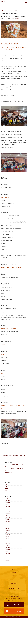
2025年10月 (8, 517)
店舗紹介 (14, 575)
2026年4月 (7, 504)
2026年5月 (7, 502)
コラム (6, 486)
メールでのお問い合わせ (16, 611)
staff (13, 18)
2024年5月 (7, 549)
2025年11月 (8, 515)
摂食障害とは (8, 477)
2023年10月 (8, 560)
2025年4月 (7, 530)
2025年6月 (7, 526)
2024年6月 (7, 547)
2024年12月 (8, 538)
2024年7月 (7, 545)
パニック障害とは (9, 474)
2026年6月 (7, 500)
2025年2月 (7, 534)
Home (4, 10)
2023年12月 (8, 558)
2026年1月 (7, 511)
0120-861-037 (15, 604)
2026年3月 (7, 506)
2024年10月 (8, 541)
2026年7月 (7, 498)
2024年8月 (7, 543)
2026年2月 (7, 509)
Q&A (14, 580)
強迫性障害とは (8, 472)
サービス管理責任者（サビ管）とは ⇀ (17, 455)
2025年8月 (7, 521)
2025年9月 (7, 519)
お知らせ (14, 578)
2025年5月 (7, 528)
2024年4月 (7, 551)
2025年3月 (7, 532)
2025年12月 (8, 513)
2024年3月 (7, 553)
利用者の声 (7, 490)
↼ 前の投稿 (5, 455)
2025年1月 (7, 536)
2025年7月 (7, 524)
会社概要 (14, 572)
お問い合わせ (14, 583)
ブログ (6, 488)
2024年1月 (7, 556)
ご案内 (14, 10)
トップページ (14, 569)
